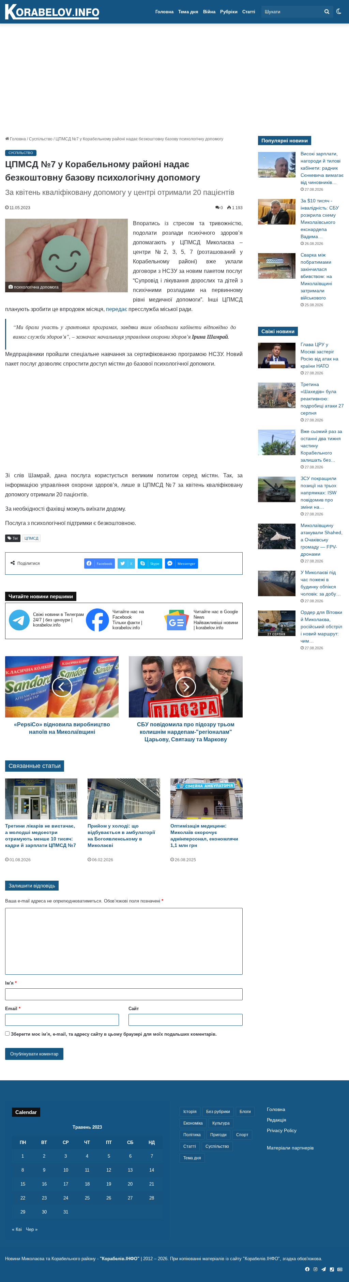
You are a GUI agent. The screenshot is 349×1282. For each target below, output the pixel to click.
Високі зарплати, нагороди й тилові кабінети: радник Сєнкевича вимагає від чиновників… (322, 168)
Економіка (193, 1123)
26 (108, 1198)
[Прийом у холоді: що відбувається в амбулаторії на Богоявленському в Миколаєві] (124, 798)
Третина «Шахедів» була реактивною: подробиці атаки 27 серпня (322, 399)
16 (44, 1184)
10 (65, 1170)
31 (65, 1212)
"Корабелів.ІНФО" (119, 1258)
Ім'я (11, 983)
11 (87, 1170)
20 (130, 1184)
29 (22, 1212)
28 (151, 1198)
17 (65, 1184)
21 (151, 1184)
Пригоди (218, 1134)
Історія (190, 1111)
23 (44, 1198)
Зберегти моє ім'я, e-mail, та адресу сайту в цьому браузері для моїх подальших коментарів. (114, 1034)
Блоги (245, 1111)
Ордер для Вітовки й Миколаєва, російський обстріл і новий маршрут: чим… (321, 626)
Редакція (276, 1120)
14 (151, 1170)
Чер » (31, 1229)
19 (108, 1184)
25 (87, 1198)
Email (12, 1008)
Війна (209, 11)
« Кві (17, 1229)
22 (22, 1198)
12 (108, 1170)
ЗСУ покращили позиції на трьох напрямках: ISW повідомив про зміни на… (318, 493)
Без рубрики (218, 1111)
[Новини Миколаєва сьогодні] (52, 12)
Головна (164, 11)
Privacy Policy (282, 1130)
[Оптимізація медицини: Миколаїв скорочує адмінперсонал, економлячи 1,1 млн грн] (206, 798)
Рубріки (229, 11)
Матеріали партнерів (290, 1147)
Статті (248, 11)
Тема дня (188, 11)
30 (44, 1212)
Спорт (242, 1134)
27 (130, 1198)
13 (130, 1170)
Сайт (133, 1008)
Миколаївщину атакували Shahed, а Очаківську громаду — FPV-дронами (322, 540)
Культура (221, 1123)
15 (22, 1184)
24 (65, 1198)
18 (87, 1184)
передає (116, 309)
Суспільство (40, 139)
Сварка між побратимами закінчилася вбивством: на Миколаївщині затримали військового (316, 276)
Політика (192, 1134)
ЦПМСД (31, 538)
